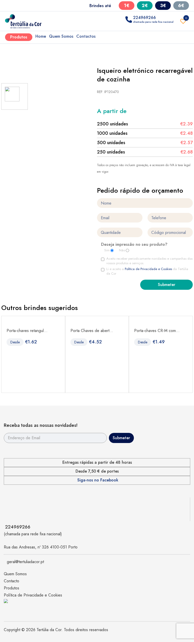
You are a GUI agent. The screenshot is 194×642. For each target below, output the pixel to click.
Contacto (11, 581)
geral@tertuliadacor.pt (25, 562)
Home (40, 36)
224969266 (17, 527)
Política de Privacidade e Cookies (148, 269)
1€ (126, 5)
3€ (163, 5)
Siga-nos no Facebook (97, 480)
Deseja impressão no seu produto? (134, 244)
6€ (181, 5)
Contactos (85, 36)
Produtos (18, 37)
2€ (145, 5)
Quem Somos (61, 36)
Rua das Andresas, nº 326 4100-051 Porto (41, 547)
